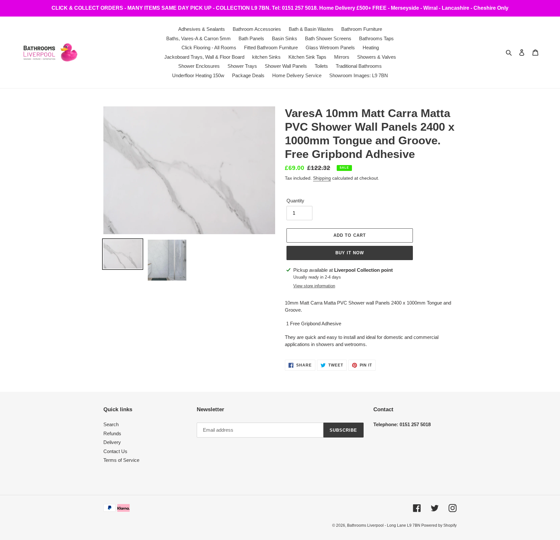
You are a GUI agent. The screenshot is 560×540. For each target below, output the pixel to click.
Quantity (295, 200)
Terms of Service (121, 460)
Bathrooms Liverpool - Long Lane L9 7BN (384, 525)
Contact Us (115, 451)
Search (111, 424)
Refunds (112, 433)
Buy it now (349, 252)
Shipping (322, 178)
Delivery (112, 442)
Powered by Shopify (439, 525)
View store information (314, 285)
